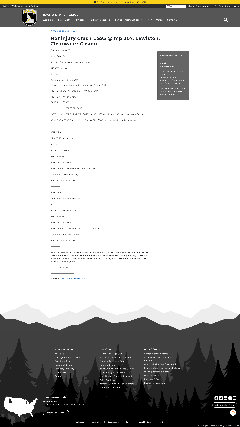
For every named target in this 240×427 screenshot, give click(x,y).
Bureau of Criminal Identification (116, 357)
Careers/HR (60, 372)
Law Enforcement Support (129, 20)
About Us (48, 20)
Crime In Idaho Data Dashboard (160, 364)
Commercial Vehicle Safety (113, 361)
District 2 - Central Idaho (73, 278)
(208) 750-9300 (176, 80)
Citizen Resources (100, 20)
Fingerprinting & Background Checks (162, 368)
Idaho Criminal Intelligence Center (117, 368)
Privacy (129, 422)
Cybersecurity (114, 422)
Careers (160, 20)
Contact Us (173, 20)
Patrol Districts (66, 20)
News (151, 20)
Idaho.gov (80, 422)
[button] (233, 412)
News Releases (151, 375)
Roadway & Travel (153, 379)
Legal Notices (145, 422)
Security (161, 422)
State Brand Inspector (111, 387)
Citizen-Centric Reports (156, 353)
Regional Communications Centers (117, 383)
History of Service (64, 365)
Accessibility (96, 422)
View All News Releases (65, 31)
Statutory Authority (64, 368)
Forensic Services (108, 365)
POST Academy (107, 380)
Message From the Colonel (68, 357)
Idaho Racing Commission (113, 372)
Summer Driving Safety (156, 383)
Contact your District (55, 412)
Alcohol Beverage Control (112, 353)
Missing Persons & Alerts (156, 371)
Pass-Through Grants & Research (116, 376)
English (172, 6)
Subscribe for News (224, 405)
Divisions (81, 20)
